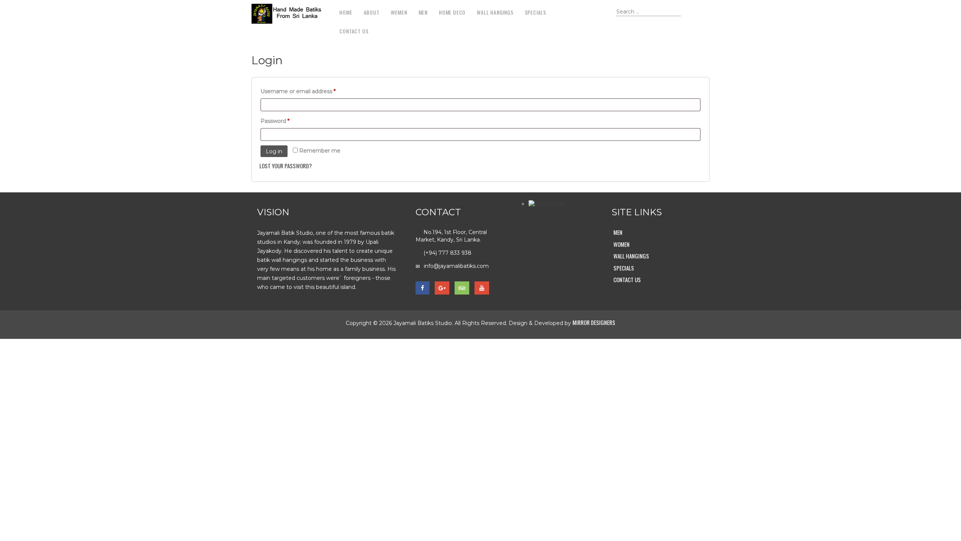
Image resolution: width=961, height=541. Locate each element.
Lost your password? (285, 166)
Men (423, 12)
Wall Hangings (495, 12)
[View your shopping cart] (605, 13)
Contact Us (353, 31)
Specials (535, 12)
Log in (274, 151)
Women (399, 12)
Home (345, 12)
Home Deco (452, 12)
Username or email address (310, 91)
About (372, 12)
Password (287, 120)
